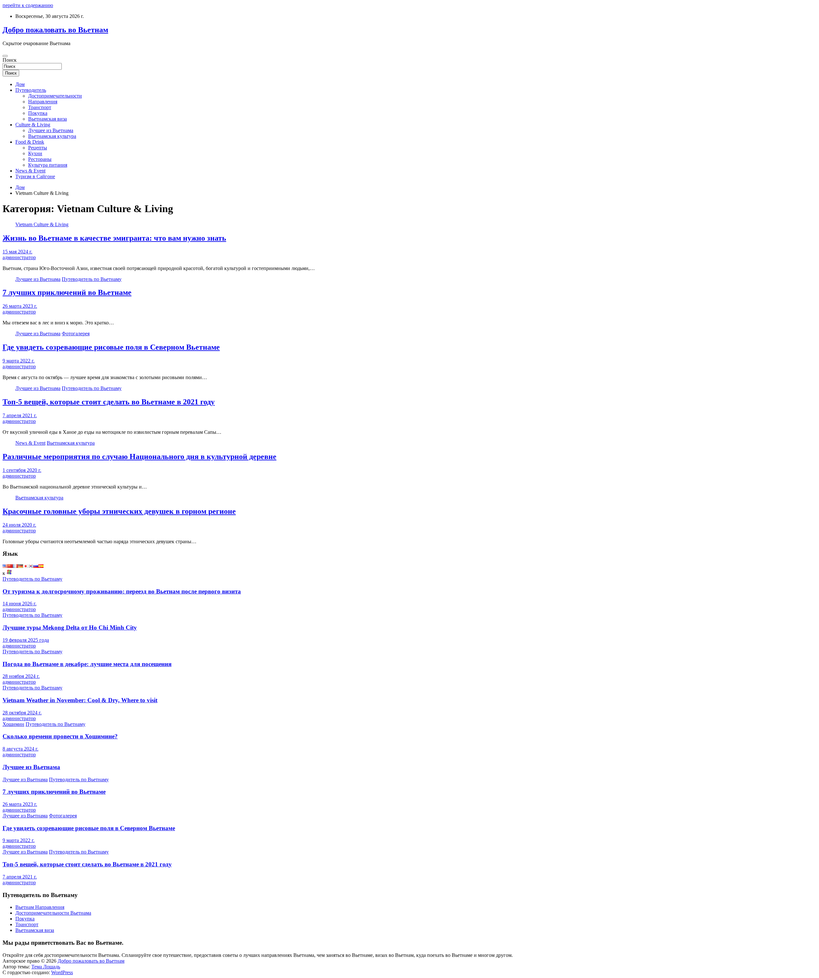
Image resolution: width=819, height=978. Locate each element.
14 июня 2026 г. (19, 603)
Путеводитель (30, 90)
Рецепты (37, 147)
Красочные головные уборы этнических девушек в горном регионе (119, 511)
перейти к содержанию (28, 5)
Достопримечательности (55, 96)
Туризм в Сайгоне (35, 176)
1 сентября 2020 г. (22, 470)
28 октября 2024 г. (22, 712)
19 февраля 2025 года (26, 640)
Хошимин (13, 724)
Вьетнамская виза (47, 119)
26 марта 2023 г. (20, 306)
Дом (20, 84)
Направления (42, 101)
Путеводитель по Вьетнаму (92, 279)
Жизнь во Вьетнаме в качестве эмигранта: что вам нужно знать (114, 238)
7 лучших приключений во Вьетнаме (67, 292)
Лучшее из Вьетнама (50, 130)
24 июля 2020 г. (19, 525)
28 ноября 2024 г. (21, 676)
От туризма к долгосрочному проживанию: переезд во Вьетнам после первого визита (122, 591)
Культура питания (47, 165)
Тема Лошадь (45, 966)
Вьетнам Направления (39, 907)
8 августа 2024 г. (20, 748)
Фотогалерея (76, 333)
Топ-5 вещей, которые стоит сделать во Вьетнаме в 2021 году (109, 402)
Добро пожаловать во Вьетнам (55, 30)
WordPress (62, 972)
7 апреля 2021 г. (20, 415)
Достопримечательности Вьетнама (53, 913)
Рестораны (40, 159)
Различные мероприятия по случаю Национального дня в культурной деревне (139, 456)
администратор (19, 257)
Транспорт (39, 107)
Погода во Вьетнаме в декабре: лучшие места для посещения (87, 664)
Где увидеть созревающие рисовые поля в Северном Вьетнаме (111, 347)
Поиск (10, 60)
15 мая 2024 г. (17, 251)
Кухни (35, 153)
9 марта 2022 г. (19, 360)
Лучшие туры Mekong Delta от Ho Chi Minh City (70, 627)
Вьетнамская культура (52, 136)
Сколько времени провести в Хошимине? (60, 736)
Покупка (37, 113)
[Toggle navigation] (5, 56)
